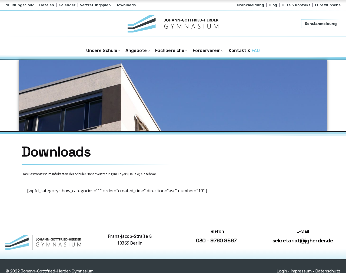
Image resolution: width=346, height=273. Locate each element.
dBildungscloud (20, 5)
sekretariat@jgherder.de (302, 240)
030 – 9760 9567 (216, 240)
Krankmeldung (250, 5)
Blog (273, 5)
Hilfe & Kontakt (296, 5)
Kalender (67, 5)
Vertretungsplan (95, 5)
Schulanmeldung (321, 23)
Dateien (46, 5)
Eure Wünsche (328, 5)
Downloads (125, 5)
